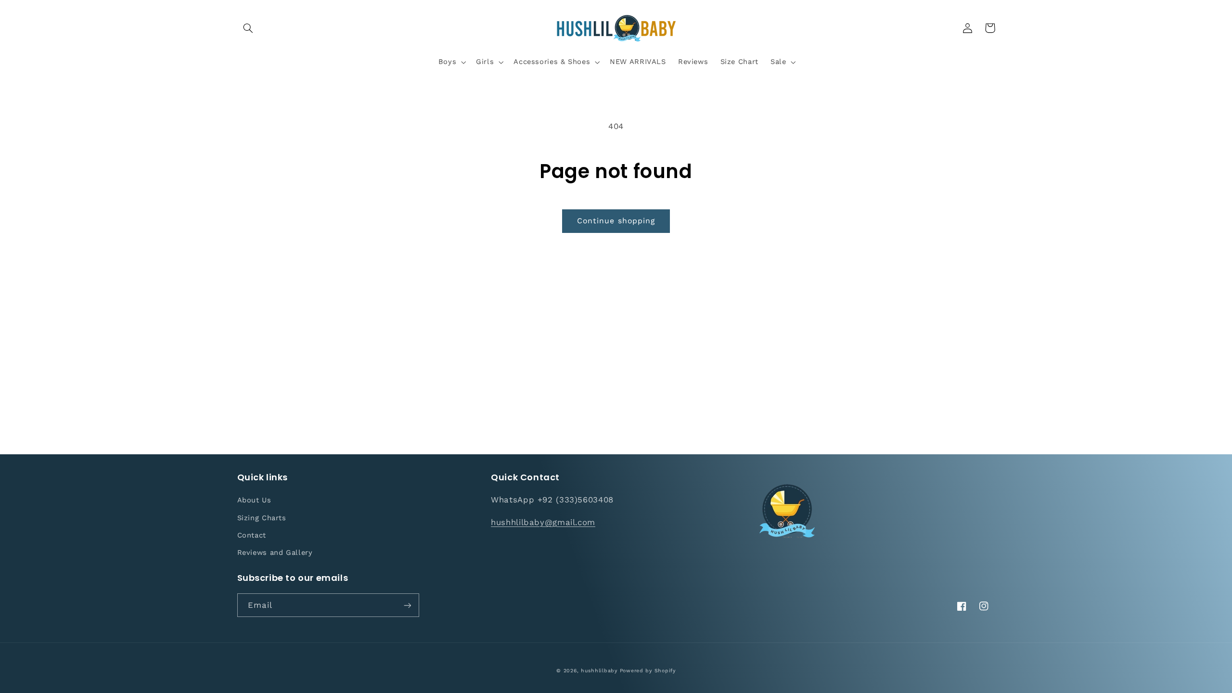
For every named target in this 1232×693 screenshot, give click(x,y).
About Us (254, 500)
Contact (251, 535)
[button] (248, 28)
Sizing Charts (261, 517)
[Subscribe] (407, 605)
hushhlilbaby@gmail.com (543, 522)
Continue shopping (616, 220)
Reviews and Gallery (275, 552)
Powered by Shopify (648, 670)
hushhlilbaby (599, 670)
